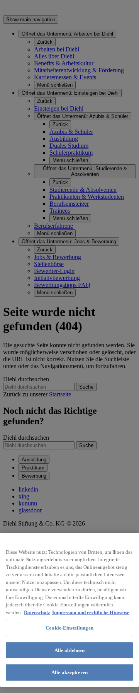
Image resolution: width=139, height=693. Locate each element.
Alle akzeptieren (69, 672)
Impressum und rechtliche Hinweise (90, 612)
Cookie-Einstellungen (69, 628)
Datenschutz (37, 612)
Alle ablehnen (69, 650)
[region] (69, 610)
